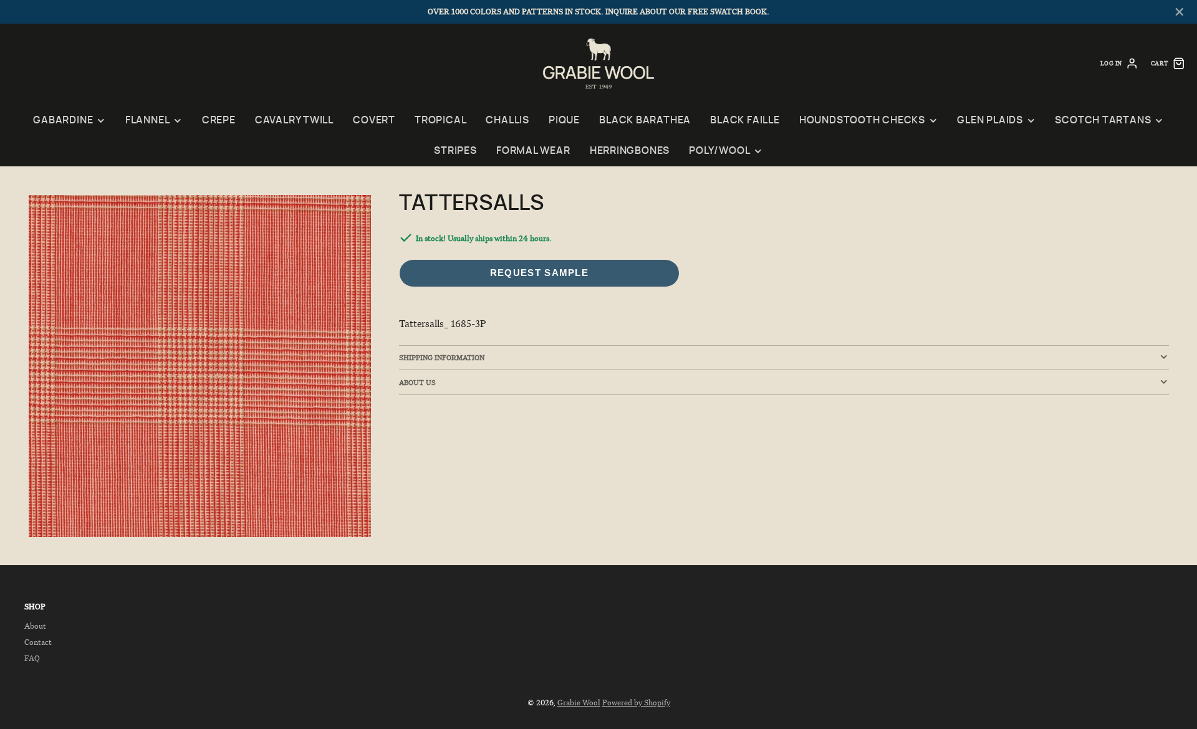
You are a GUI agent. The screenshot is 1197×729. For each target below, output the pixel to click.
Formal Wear (533, 151)
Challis (507, 120)
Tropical (440, 120)
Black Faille (744, 120)
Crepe (219, 120)
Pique (564, 120)
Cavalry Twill (294, 120)
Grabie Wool (578, 702)
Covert (374, 120)
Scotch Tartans (1103, 120)
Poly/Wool (719, 151)
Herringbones (630, 151)
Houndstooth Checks (862, 120)
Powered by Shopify (636, 702)
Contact (38, 642)
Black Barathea (645, 120)
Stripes (455, 151)
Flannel (147, 120)
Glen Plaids (990, 120)
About (35, 626)
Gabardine (63, 120)
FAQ (32, 658)
